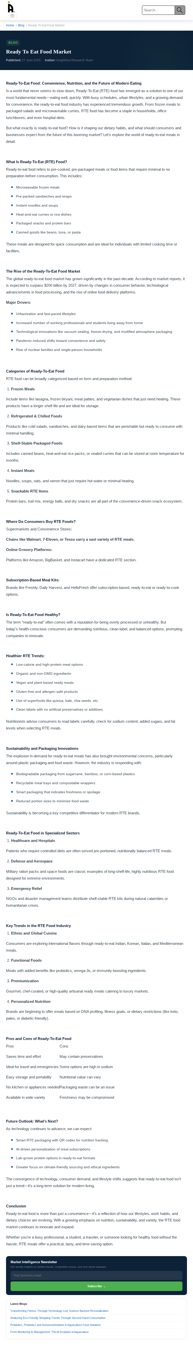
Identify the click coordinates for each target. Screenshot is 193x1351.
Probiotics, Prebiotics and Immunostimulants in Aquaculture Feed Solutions (55, 1324)
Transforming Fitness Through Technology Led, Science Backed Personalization (59, 1310)
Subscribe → (96, 1286)
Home (10, 25)
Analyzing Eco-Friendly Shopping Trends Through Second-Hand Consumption (58, 1317)
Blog (21, 25)
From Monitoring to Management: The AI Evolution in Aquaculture (49, 1331)
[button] (12, 15)
